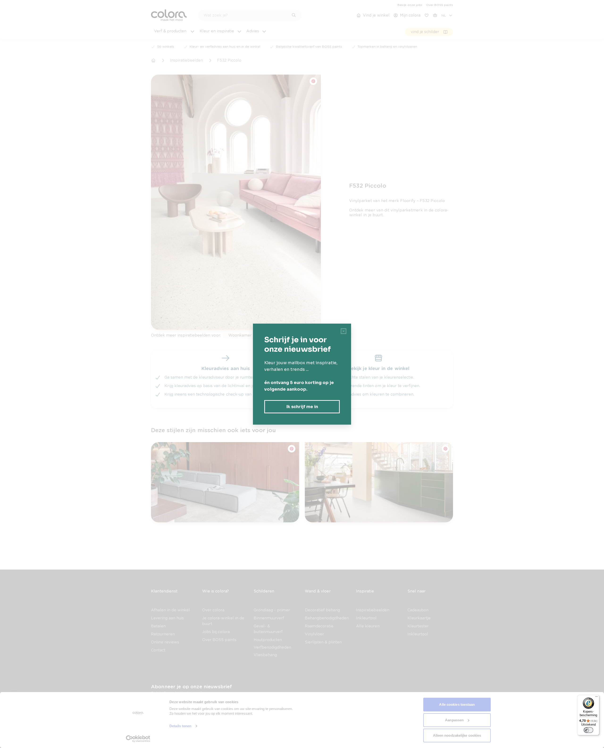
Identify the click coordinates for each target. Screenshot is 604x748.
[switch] (588, 730)
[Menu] (596, 698)
